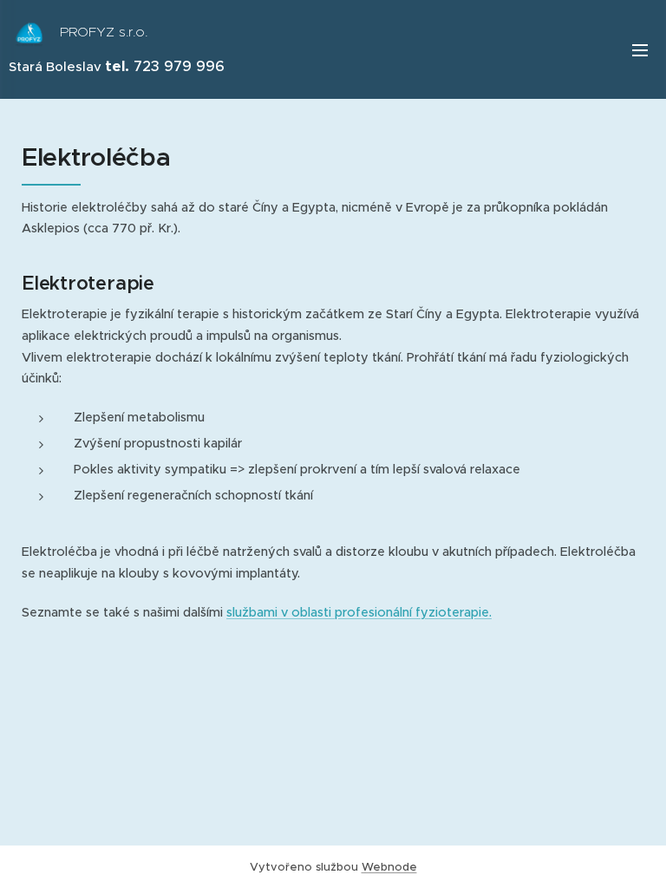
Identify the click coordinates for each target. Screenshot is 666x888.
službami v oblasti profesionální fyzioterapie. (359, 612)
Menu (640, 49)
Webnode (389, 866)
